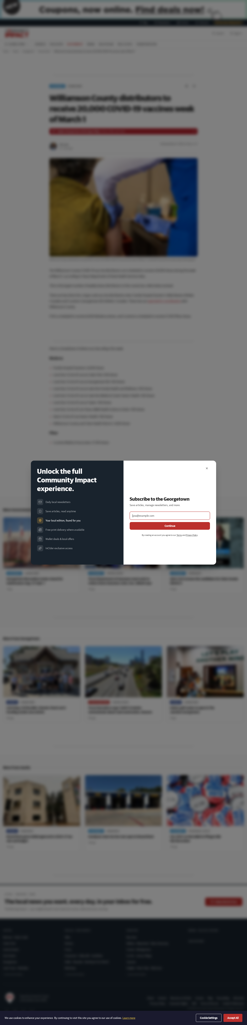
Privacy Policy (191, 535)
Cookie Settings (208, 1017)
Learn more (129, 1017)
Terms (179, 535)
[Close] (207, 468)
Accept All (233, 1017)
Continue (170, 525)
